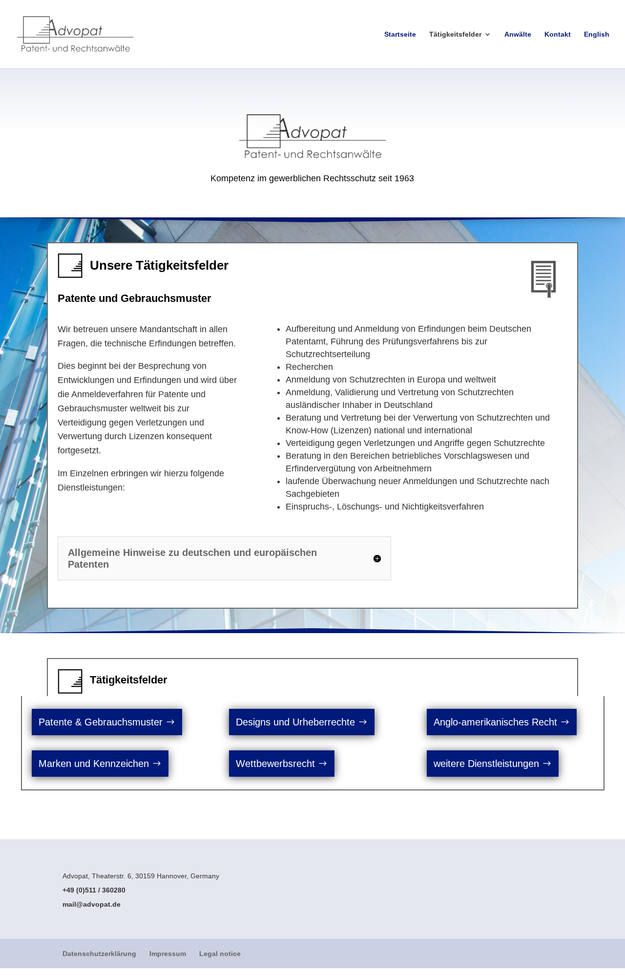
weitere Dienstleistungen (486, 763)
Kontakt (557, 34)
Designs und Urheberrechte (295, 722)
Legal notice (220, 953)
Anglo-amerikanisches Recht (495, 722)
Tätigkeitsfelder (455, 34)
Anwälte (517, 34)
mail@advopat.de (91, 904)
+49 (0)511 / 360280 (93, 890)
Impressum (167, 953)
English (596, 34)
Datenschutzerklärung (99, 953)
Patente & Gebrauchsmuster (101, 722)
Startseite (400, 34)
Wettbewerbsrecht (275, 763)
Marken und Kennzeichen (94, 763)
